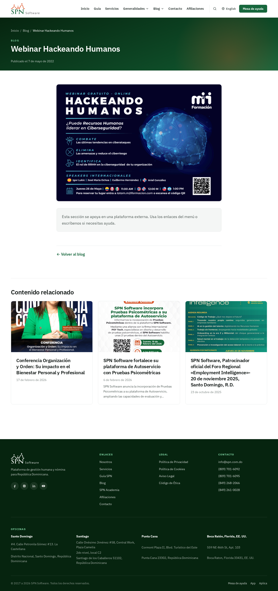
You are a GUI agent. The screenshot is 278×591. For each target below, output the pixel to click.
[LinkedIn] (34, 486)
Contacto (175, 9)
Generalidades (134, 9)
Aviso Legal (166, 476)
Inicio (85, 9)
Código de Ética (169, 483)
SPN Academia (109, 490)
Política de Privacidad (173, 462)
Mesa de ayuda (253, 9)
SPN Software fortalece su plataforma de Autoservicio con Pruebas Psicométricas (131, 366)
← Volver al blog (70, 254)
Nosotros (105, 462)
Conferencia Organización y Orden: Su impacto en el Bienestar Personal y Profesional (50, 366)
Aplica (263, 583)
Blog (156, 9)
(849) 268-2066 (229, 483)
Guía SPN (105, 476)
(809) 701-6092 (229, 469)
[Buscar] (214, 8)
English (231, 9)
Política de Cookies (172, 469)
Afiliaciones (195, 9)
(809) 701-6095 (229, 476)
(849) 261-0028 (229, 490)
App (253, 583)
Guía (97, 9)
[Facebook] (15, 486)
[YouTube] (43, 486)
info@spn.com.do (230, 462)
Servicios (112, 9)
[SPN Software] (25, 8)
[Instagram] (24, 486)
